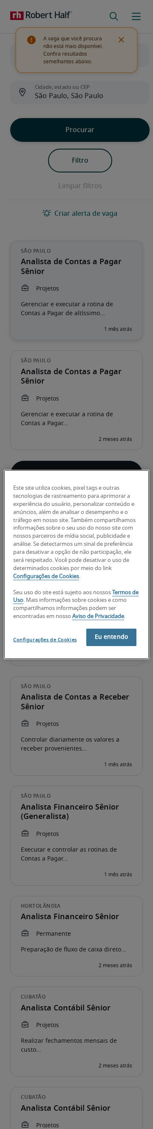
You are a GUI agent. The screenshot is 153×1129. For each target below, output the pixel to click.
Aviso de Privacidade (98, 616)
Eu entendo (111, 637)
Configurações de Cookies (46, 576)
